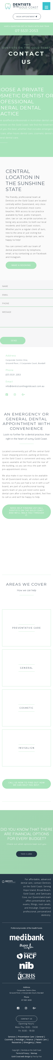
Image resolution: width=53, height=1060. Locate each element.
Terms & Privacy (22, 1053)
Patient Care (41, 1039)
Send (14, 340)
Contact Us (26, 1019)
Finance (29, 1039)
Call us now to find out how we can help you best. (26, 783)
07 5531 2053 (26, 31)
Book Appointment (26, 16)
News (38, 1042)
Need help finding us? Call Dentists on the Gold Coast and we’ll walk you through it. (26, 511)
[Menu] (46, 6)
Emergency (29, 1042)
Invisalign (20, 1039)
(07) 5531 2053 (13, 374)
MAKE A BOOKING (21, 265)
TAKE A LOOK (26, 854)
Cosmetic (9, 1039)
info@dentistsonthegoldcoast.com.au (25, 386)
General (39, 1036)
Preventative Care (26, 1036)
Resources (16, 1042)
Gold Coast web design (20, 1056)
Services (12, 1036)
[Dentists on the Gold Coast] (21, 6)
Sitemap (34, 1053)
